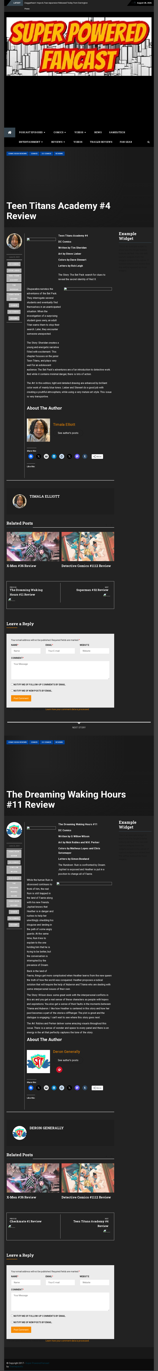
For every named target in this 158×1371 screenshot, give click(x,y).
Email (49, 639)
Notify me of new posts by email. (33, 685)
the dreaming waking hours (14, 884)
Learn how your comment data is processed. (67, 703)
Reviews (57, 136)
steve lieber (14, 265)
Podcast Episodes (31, 126)
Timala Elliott (14, 246)
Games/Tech (117, 126)
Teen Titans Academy (14, 272)
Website (84, 639)
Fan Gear (126, 136)
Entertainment (29, 136)
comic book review (14, 848)
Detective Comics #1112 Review (86, 560)
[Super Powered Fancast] (9, 126)
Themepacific (16, 1360)
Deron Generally (14, 835)
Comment (17, 652)
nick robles (14, 872)
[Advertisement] (79, 95)
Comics (58, 126)
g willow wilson (14, 864)
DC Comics (46, 148)
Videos (78, 126)
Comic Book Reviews (17, 148)
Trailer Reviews (101, 136)
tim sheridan (14, 281)
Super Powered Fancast (37, 1357)
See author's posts (68, 427)
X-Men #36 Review (21, 560)
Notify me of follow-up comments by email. (40, 678)
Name (15, 639)
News (98, 126)
